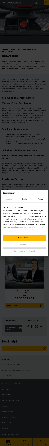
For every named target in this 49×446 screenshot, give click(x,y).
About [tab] (40, 199)
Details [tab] (24, 199)
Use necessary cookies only (24, 251)
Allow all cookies (24, 238)
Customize (23, 244)
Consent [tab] (8, 199)
